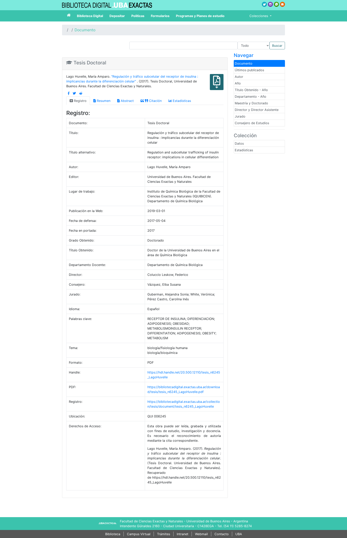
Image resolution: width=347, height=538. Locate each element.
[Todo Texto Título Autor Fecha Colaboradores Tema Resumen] (207, 45)
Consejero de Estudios (252, 123)
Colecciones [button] (259, 16)
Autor (239, 77)
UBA (238, 534)
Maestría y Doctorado (251, 103)
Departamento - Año (250, 96)
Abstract (127, 101)
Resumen (103, 101)
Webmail (201, 534)
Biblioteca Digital (90, 16)
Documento (85, 29)
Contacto (221, 534)
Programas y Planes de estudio (200, 16)
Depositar (117, 16)
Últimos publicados (249, 70)
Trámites (163, 534)
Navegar (243, 55)
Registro (80, 101)
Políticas (137, 16)
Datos (239, 143)
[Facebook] (68, 93)
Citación (155, 101)
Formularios (160, 16)
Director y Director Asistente (257, 110)
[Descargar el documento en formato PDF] (216, 85)
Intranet (182, 534)
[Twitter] (74, 93)
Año (238, 83)
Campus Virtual (138, 534)
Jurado (240, 116)
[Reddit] (81, 93)
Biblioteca (112, 534)
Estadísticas (244, 150)
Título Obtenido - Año (251, 90)
